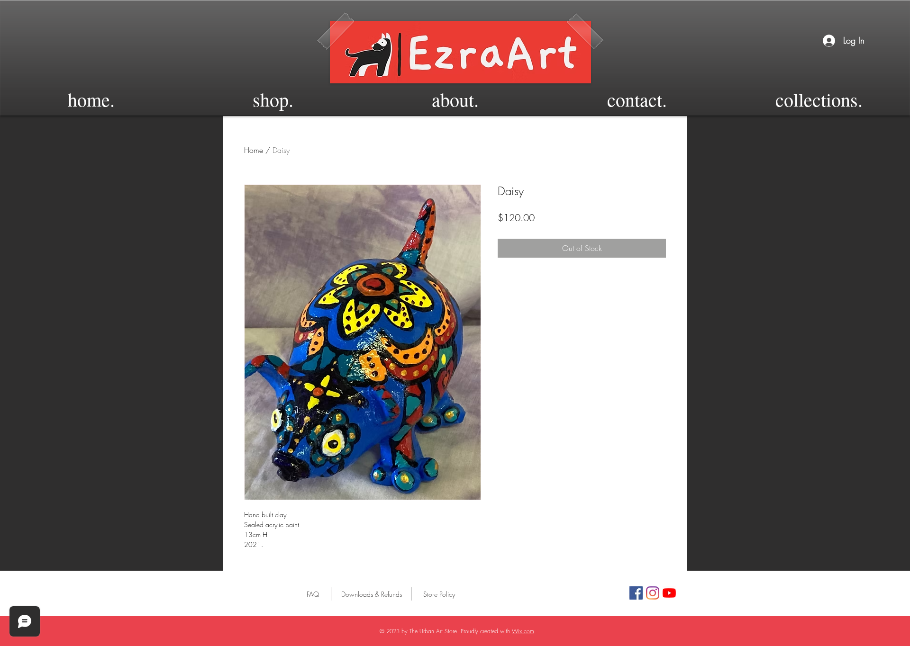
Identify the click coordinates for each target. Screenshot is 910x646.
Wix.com (523, 631)
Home (253, 150)
